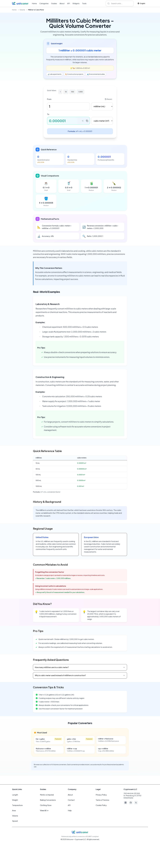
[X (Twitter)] (136, 803)
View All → (44, 810)
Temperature (17, 805)
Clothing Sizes (45, 805)
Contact (71, 800)
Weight (15, 800)
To (48, 114)
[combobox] (120, 3)
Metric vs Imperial (47, 795)
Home (34, 3)
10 (66, 92)
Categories (44, 3)
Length (15, 795)
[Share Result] (82, 120)
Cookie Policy (101, 805)
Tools (84, 3)
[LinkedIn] (125, 803)
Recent (109, 99)
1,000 (80, 92)
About (62, 3)
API (68, 3)
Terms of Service (102, 800)
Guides (54, 3)
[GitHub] (131, 803)
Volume (22, 10)
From (49, 99)
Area (14, 810)
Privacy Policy (101, 795)
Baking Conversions (48, 800)
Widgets (75, 3)
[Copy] (87, 121)
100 (72, 92)
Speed (15, 821)
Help (70, 810)
